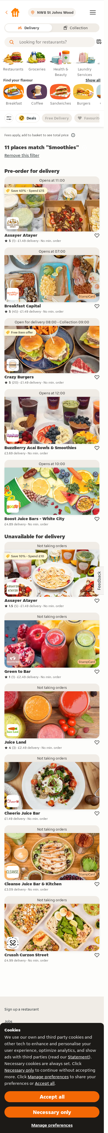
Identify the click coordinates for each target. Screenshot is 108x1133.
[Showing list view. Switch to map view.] (99, 42)
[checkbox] (13, 95)
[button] (12, 12)
